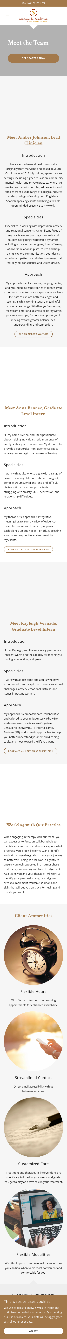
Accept (33, 1331)
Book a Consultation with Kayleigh (30, 751)
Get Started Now (33, 58)
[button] (8, 15)
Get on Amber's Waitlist (33, 334)
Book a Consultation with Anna (28, 549)
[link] (33, 15)
